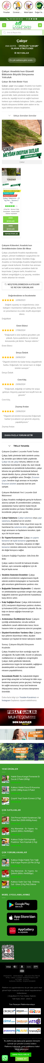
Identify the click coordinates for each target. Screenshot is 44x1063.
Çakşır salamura (25, 518)
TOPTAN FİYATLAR (11, 234)
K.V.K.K (26, 979)
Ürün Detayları (11, 219)
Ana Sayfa (10, 46)
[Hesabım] (40, 25)
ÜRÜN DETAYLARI (11, 227)
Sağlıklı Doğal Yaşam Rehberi (22, 981)
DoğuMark (13, 996)
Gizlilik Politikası (32, 976)
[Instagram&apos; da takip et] (29, 19)
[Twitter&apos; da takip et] (31, 19)
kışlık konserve (19, 541)
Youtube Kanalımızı (27, 697)
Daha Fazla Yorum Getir (19, 435)
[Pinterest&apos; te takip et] (36, 19)
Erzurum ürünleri (9, 484)
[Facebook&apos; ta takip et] (27, 19)
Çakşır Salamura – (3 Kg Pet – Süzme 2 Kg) (11, 200)
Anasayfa (7, 976)
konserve (6, 547)
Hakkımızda (18, 976)
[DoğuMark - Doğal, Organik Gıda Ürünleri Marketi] (22, 25)
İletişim (18, 979)
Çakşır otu (6, 462)
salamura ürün (20, 527)
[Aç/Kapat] (9, 115)
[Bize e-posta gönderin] (34, 19)
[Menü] (4, 25)
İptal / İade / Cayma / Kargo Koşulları (22, 978)
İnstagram (6, 700)
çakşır (16, 462)
